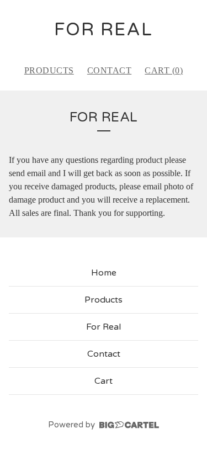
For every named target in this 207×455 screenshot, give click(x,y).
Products (49, 70)
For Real (103, 326)
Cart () (164, 70)
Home (103, 272)
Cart (103, 381)
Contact (109, 70)
